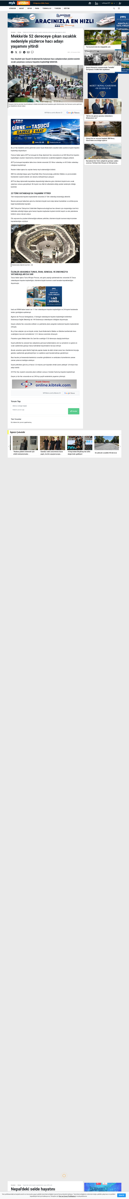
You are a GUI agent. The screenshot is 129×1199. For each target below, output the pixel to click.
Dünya (19, 32)
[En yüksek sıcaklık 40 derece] (50, 443)
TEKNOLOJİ (46, 8)
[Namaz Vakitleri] (96, 3)
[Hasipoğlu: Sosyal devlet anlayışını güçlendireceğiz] (102, 151)
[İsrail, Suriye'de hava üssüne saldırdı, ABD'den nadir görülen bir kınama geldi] (105, 443)
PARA (37, 8)
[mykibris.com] (20, 3)
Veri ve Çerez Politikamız (67, 1196)
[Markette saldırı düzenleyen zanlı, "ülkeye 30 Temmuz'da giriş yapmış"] (78, 443)
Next (120, 155)
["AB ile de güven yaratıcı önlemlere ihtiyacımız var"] (102, 106)
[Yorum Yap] (32, 52)
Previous (85, 155)
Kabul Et (121, 1195)
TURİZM (57, 8)
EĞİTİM (66, 8)
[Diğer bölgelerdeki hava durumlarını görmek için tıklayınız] (114, 3)
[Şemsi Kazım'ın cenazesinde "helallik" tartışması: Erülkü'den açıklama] (102, 58)
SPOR (29, 8)
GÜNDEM (12, 8)
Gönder (74, 411)
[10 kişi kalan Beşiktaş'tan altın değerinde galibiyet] (23, 443)
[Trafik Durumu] (90, 3)
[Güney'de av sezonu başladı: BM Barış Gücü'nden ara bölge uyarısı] (102, 129)
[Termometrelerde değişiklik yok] (102, 37)
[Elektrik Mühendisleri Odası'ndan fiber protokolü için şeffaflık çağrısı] (102, 1190)
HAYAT (21, 8)
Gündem (13, 32)
